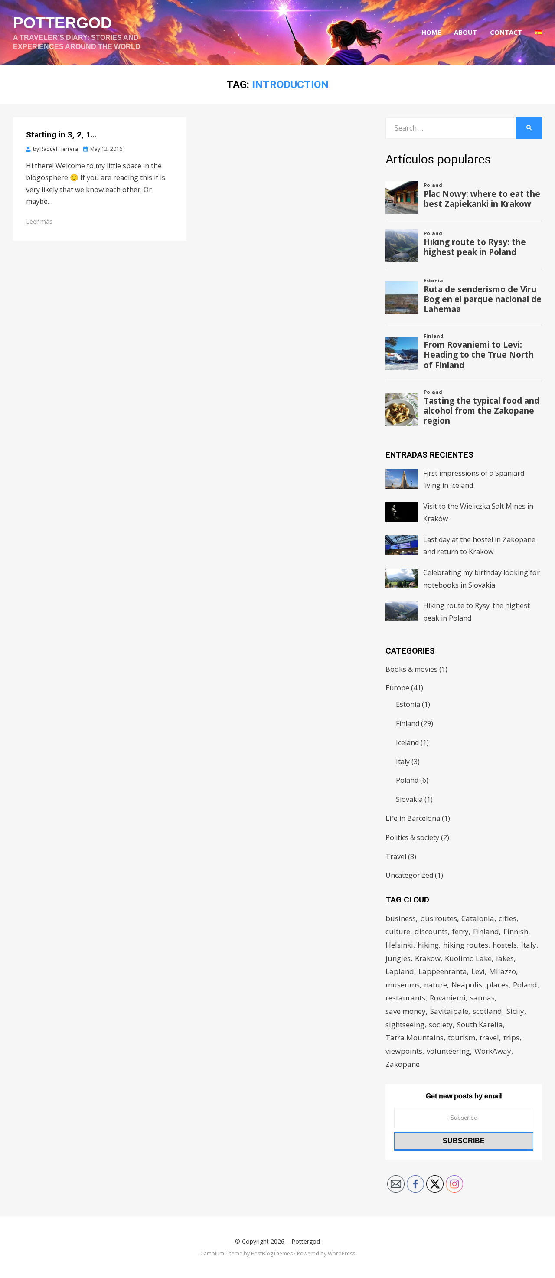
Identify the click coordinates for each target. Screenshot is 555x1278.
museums (402, 985)
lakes (505, 958)
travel (489, 1038)
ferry (460, 931)
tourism (461, 1038)
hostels (505, 945)
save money (405, 1011)
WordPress (341, 1253)
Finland (407, 723)
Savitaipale (449, 1011)
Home (431, 32)
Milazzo (502, 971)
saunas (482, 998)
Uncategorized (409, 875)
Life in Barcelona (412, 818)
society (441, 1025)
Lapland (399, 971)
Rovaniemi (448, 998)
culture (397, 931)
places (497, 985)
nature (435, 985)
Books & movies (411, 669)
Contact (506, 32)
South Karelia (480, 1025)
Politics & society (412, 837)
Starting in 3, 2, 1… (61, 135)
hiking (428, 945)
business (400, 918)
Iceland (407, 742)
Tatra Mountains (414, 1038)
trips (511, 1038)
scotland (487, 1011)
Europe (397, 688)
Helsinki (399, 945)
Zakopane (402, 1064)
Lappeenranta (442, 971)
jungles (398, 958)
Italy (403, 761)
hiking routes (465, 945)
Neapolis (466, 985)
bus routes (438, 918)
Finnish (515, 931)
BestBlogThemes (272, 1253)
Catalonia (477, 918)
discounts (431, 931)
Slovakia (409, 799)
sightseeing (404, 1025)
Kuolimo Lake (468, 958)
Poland (407, 780)
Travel (395, 856)
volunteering (448, 1051)
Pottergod (62, 23)
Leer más (39, 221)
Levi (478, 971)
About (465, 32)
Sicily (515, 1011)
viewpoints (403, 1051)
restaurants (405, 998)
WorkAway (492, 1051)
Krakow (428, 958)
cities (507, 918)
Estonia (408, 704)
